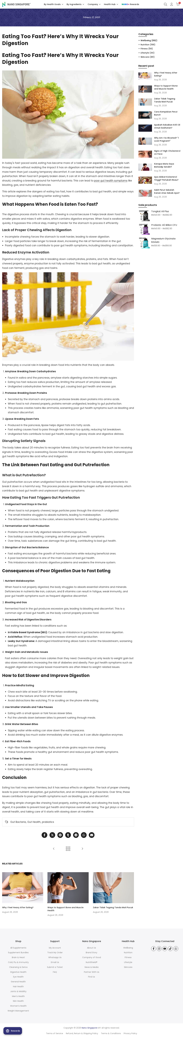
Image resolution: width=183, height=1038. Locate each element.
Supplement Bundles (18, 952)
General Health (18, 981)
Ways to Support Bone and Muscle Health (166, 87)
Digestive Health (18, 972)
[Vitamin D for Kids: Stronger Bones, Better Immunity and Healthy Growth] (54, 849)
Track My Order (55, 952)
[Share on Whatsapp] (84, 835)
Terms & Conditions (111, 1033)
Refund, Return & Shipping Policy (82, 1033)
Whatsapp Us (54, 957)
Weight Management (18, 1010)
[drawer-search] (165, 4)
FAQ (55, 972)
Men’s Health (18, 996)
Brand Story (91, 952)
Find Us (91, 976)
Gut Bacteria (18, 822)
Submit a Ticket (55, 967)
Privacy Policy (130, 1033)
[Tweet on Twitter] (52, 835)
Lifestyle (147, 52)
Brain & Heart (18, 957)
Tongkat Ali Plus (160, 211)
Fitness (147, 48)
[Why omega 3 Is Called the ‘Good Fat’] (82, 849)
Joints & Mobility (18, 991)
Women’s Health (18, 1005)
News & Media (92, 967)
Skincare (148, 57)
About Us (91, 947)
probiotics (48, 822)
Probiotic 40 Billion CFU (164, 225)
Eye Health (18, 976)
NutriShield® (91, 962)
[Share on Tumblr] (68, 835)
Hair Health (18, 986)
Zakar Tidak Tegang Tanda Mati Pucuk (113, 907)
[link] (144, 215)
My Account (55, 947)
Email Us (55, 962)
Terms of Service (54, 1033)
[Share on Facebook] (44, 835)
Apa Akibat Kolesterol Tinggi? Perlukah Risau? (166, 178)
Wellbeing (149, 40)
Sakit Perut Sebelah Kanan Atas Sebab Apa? (167, 191)
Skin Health (18, 1001)
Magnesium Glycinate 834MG (163, 240)
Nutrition (148, 44)
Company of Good (91, 957)
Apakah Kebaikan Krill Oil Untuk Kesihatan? (167, 126)
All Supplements (18, 947)
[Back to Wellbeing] (68, 849)
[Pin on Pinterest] (60, 835)
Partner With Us (91, 972)
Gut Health (34, 822)
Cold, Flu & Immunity (18, 962)
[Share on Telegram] (76, 835)
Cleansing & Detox (18, 967)
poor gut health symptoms (110, 180)
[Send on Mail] (92, 835)
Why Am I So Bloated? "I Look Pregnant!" (166, 139)
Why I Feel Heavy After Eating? (17, 907)
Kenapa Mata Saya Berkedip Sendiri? (164, 165)
